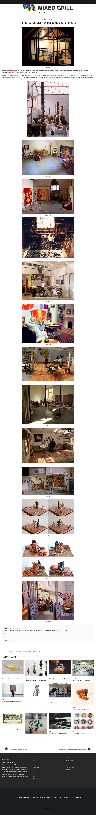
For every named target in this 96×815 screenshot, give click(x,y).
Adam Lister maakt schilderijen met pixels (11, 729)
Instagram (9, 762)
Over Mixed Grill (69, 760)
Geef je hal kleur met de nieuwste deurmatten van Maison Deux (14, 769)
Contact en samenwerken (71, 762)
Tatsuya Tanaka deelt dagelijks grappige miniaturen (81, 710)
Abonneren (7, 640)
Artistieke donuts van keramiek (79, 733)
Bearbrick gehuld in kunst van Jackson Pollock (35, 702)
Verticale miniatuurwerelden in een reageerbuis (35, 680)
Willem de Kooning (36, 651)
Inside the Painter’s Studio (46, 79)
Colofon (67, 763)
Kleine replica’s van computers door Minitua (58, 678)
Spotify (13, 762)
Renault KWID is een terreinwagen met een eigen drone (72, 748)
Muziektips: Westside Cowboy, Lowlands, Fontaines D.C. (13, 774)
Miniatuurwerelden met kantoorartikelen (58, 733)
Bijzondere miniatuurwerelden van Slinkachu (11, 678)
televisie (35, 781)
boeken (59, 14)
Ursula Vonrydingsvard (27, 651)
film (56, 14)
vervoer (77, 14)
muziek (22, 14)
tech (68, 14)
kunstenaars (12, 70)
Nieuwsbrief (68, 769)
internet (73, 707)
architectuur (46, 14)
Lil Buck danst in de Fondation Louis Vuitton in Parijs (11, 702)
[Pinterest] (84, 1)
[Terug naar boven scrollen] (48, 803)
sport (72, 14)
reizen (31, 14)
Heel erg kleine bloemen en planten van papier (35, 738)
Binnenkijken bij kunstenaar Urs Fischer (81, 680)
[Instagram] (80, 1)
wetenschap (35, 783)
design (27, 14)
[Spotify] (88, 1)
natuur (34, 780)
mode (52, 14)
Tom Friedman (18, 651)
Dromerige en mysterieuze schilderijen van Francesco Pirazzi (14, 767)
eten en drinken (38, 14)
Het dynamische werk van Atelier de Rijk (57, 702)
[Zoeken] (92, 1)
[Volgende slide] (93, 656)
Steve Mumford (11, 651)
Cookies (67, 765)
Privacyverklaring (70, 767)
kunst (18, 14)
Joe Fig (9, 75)
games (64, 14)
